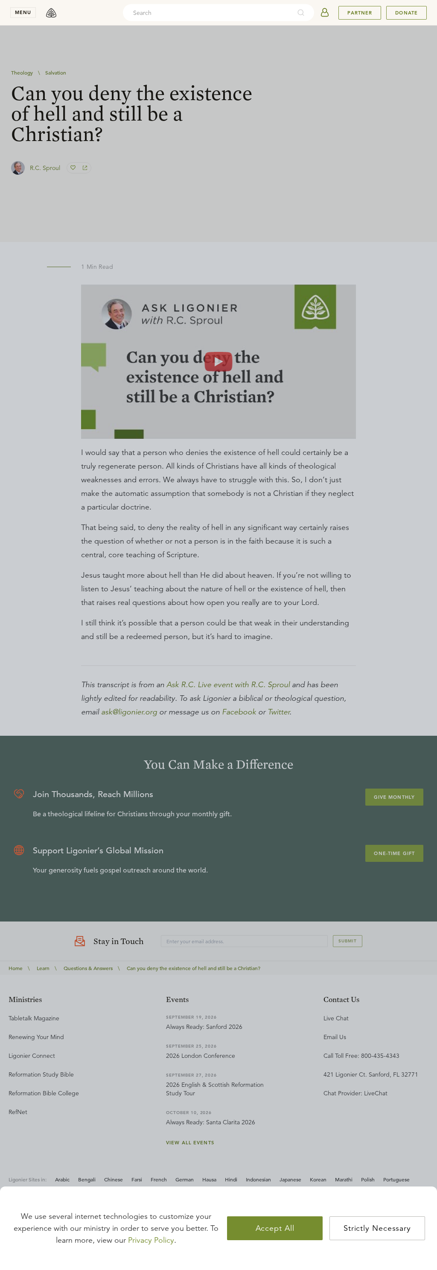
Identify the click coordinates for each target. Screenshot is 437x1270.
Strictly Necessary (377, 1228)
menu (23, 12)
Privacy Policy (151, 1240)
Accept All (275, 1228)
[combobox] (207, 13)
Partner (359, 13)
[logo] (51, 12)
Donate (406, 13)
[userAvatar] (324, 12)
